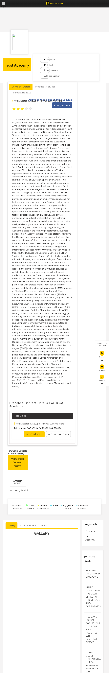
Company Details (21, 86)
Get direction (48, 70)
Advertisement (28, 525)
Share (55, 505)
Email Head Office (59, 434)
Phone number (48, 75)
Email (48, 65)
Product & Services (45, 86)
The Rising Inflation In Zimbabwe (93, 573)
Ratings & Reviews (21, 92)
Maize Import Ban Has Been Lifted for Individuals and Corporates (93, 597)
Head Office (20, 416)
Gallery (11, 525)
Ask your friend (63, 105)
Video (44, 525)
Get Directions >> (34, 434)
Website (48, 59)
